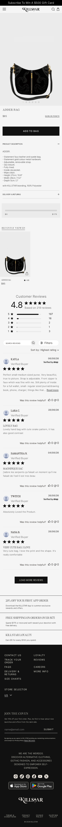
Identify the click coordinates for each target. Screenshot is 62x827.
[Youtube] (40, 776)
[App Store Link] (18, 785)
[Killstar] (31, 800)
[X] (46, 776)
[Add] (27, 273)
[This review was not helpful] (55, 400)
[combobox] (44, 349)
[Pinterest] (28, 776)
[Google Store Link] (42, 785)
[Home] (31, 9)
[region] (30, 314)
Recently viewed (13, 228)
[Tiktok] (22, 776)
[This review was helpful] (49, 400)
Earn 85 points (52, 116)
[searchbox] (16, 342)
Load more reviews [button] (31, 580)
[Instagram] (16, 776)
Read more (53, 390)
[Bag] (58, 9)
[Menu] (4, 9)
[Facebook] (34, 776)
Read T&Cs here (29, 740)
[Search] (53, 9)
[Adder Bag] (31, 59)
